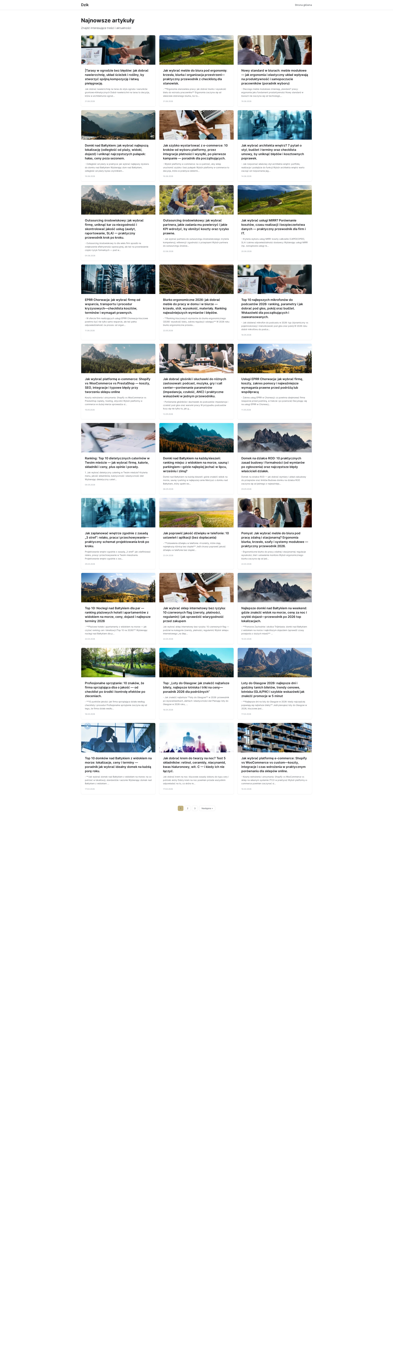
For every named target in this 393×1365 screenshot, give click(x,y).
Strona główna (303, 4)
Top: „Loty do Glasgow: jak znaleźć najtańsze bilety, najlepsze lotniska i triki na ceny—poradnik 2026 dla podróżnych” (196, 687)
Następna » (207, 808)
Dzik (85, 5)
